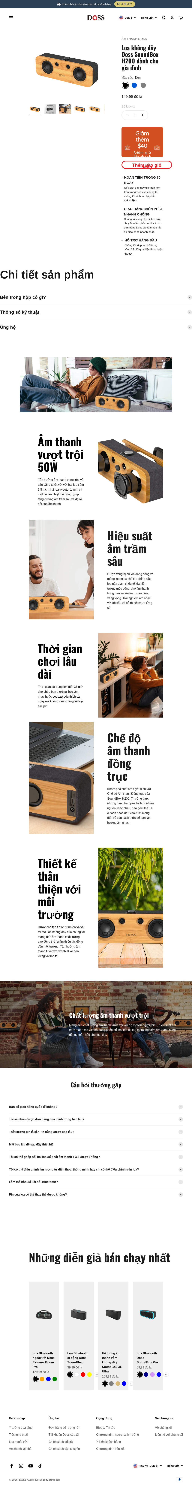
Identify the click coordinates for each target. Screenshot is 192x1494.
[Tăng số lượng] (142, 115)
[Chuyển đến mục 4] (80, 109)
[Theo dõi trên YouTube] (30, 1465)
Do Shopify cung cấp (47, 1479)
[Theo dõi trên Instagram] (21, 1465)
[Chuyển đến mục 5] (95, 109)
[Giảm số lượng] (127, 115)
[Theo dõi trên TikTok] (40, 1465)
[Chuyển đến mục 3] (65, 109)
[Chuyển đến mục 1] (35, 109)
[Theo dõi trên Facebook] (11, 1465)
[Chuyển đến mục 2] (50, 109)
